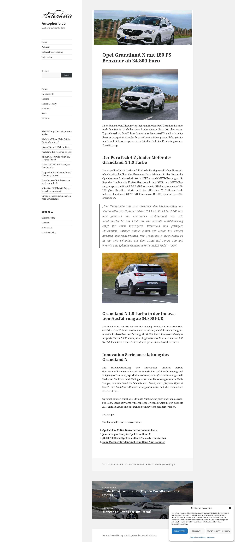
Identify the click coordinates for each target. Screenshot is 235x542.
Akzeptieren (179, 531)
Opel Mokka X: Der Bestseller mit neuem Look (129, 430)
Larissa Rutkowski (135, 464)
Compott (46, 222)
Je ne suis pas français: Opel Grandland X (126, 434)
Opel (173, 464)
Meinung (46, 108)
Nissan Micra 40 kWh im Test (55, 147)
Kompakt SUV (163, 464)
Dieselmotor (130, 125)
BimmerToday (48, 217)
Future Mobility (49, 103)
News (44, 113)
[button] (230, 508)
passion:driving (49, 232)
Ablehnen (196, 531)
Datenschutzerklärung (198, 537)
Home (44, 42)
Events (45, 89)
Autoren (45, 47)
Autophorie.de (54, 23)
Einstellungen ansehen (218, 531)
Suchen (45, 71)
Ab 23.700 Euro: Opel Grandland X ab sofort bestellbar (134, 438)
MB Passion (47, 227)
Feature (45, 99)
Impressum (211, 537)
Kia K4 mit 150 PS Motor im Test (57, 152)
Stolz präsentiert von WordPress (141, 535)
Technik (45, 118)
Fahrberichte (48, 94)
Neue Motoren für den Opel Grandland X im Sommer (133, 441)
